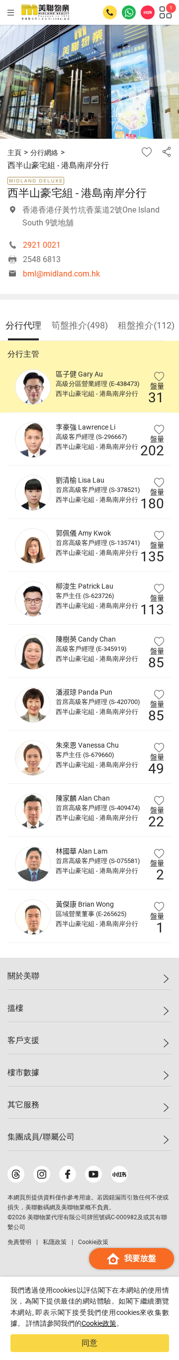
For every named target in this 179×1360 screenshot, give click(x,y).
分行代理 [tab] (23, 325)
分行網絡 (44, 153)
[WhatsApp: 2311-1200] (129, 12)
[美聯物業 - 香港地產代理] (45, 12)
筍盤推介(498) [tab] (79, 325)
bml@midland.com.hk (61, 273)
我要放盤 (140, 1258)
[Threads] (15, 1174)
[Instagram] (41, 1174)
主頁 (14, 153)
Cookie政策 (99, 1323)
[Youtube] (93, 1174)
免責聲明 (19, 1242)
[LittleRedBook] (119, 1174)
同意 (89, 1343)
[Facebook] (67, 1174)
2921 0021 (42, 245)
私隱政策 (55, 1242)
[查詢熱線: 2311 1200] (110, 12)
